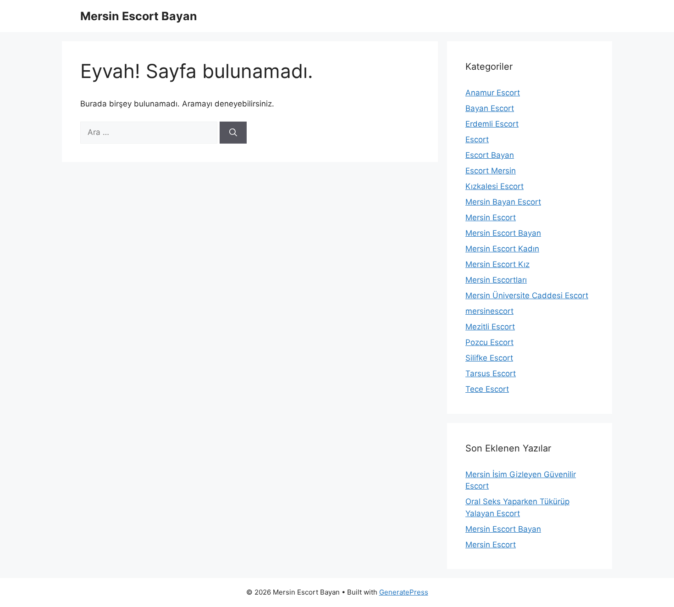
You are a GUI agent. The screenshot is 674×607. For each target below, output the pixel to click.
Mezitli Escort (490, 326)
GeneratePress (403, 592)
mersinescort (489, 311)
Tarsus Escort (490, 373)
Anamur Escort (492, 92)
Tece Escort (487, 389)
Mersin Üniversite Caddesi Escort (526, 295)
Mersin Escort (490, 217)
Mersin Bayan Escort (503, 201)
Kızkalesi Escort (494, 186)
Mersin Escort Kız (497, 264)
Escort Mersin (490, 170)
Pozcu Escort (489, 342)
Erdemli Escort (492, 123)
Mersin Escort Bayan (138, 16)
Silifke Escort (489, 357)
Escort (477, 139)
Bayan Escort (489, 108)
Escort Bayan (489, 155)
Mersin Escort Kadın (502, 248)
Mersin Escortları (496, 279)
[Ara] (233, 133)
